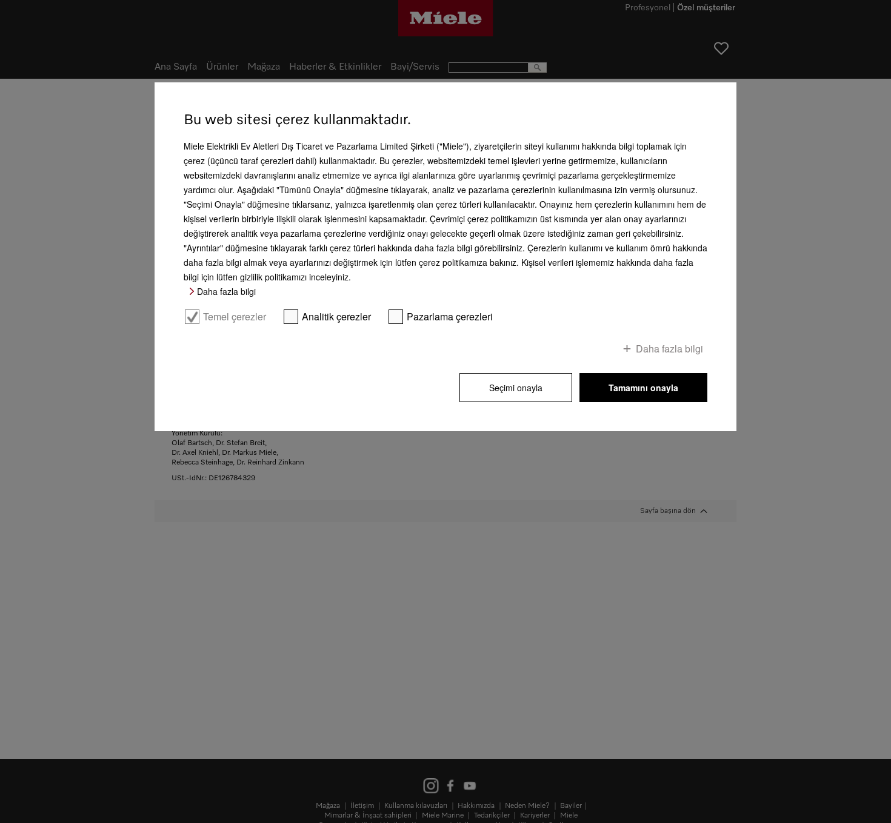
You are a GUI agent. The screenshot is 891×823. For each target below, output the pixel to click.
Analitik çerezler (336, 317)
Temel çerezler (234, 317)
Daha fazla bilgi (226, 291)
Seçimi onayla (515, 388)
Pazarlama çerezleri (450, 317)
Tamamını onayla (643, 388)
